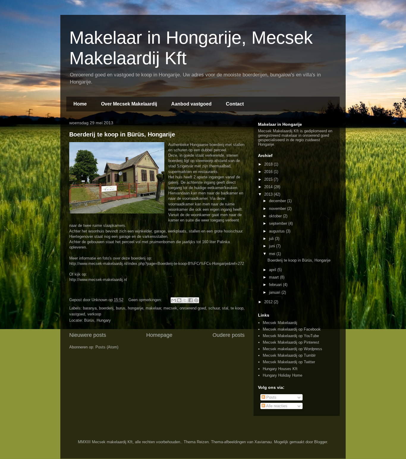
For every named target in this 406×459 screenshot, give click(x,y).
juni (272, 246)
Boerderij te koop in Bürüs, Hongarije (122, 134)
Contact (235, 103)
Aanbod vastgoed (191, 103)
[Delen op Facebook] (190, 300)
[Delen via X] (185, 300)
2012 (269, 302)
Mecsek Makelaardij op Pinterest (291, 342)
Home (80, 103)
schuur (214, 308)
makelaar (153, 308)
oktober (276, 216)
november (278, 208)
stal (225, 308)
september (278, 223)
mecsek (170, 308)
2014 (269, 187)
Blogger (320, 442)
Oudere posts (229, 335)
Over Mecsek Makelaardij (129, 103)
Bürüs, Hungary (97, 320)
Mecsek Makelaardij (280, 322)
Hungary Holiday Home (282, 375)
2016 (269, 171)
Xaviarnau (263, 442)
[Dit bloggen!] (179, 300)
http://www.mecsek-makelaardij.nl (98, 279)
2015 (269, 179)
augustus (277, 231)
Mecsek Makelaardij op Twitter (289, 362)
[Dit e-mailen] (174, 300)
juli (272, 238)
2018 (269, 164)
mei (272, 253)
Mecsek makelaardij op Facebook (292, 329)
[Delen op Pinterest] (196, 300)
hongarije (135, 308)
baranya (90, 308)
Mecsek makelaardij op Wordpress (292, 349)
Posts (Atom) (106, 347)
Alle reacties (276, 406)
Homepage (159, 335)
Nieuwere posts (87, 335)
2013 (269, 194)
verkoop (94, 314)
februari (276, 284)
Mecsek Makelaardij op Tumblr (289, 355)
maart (274, 277)
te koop (237, 308)
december (278, 201)
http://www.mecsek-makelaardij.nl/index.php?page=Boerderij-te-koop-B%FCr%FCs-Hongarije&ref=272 (156, 263)
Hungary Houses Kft (280, 369)
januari (275, 292)
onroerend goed (193, 308)
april (273, 270)
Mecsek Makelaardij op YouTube (291, 336)
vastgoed (77, 314)
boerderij (106, 308)
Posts (270, 397)
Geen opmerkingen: (145, 300)
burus (120, 308)
